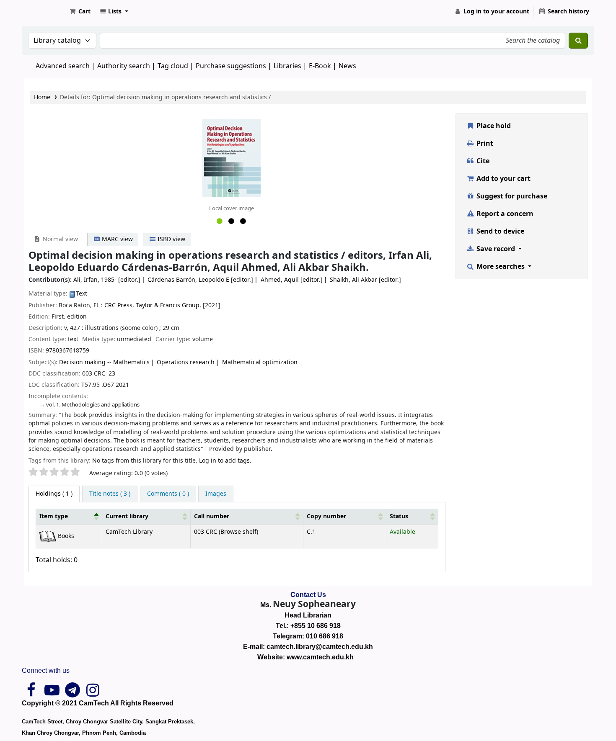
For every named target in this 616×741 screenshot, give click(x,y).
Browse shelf (238, 531)
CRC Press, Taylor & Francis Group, (152, 305)
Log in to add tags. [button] (225, 460)
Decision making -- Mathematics (104, 362)
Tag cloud (173, 66)
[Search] (578, 41)
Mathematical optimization (260, 362)
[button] (79, 12)
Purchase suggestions (231, 66)
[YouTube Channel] (51, 693)
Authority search (123, 66)
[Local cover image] (231, 158)
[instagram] (92, 693)
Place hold (493, 126)
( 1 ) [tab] (54, 493)
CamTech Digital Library (44, 11)
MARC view (116, 239)
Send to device (499, 231)
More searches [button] (500, 267)
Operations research (186, 362)
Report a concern (504, 214)
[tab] (109, 494)
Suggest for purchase (511, 196)
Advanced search (63, 66)
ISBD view (170, 239)
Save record (496, 249)
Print (484, 144)
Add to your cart (503, 179)
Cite (482, 161)
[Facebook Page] (31, 693)
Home (42, 97)
